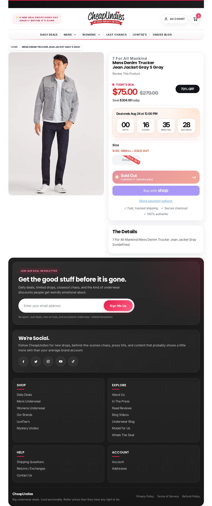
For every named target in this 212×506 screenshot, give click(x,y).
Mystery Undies (28, 428)
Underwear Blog (123, 421)
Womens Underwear (31, 408)
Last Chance (116, 35)
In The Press (121, 401)
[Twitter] (36, 361)
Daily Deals (49, 35)
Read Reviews (122, 408)
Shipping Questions (30, 462)
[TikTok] (73, 361)
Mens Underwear (29, 401)
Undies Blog (162, 35)
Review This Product (126, 73)
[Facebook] (23, 361)
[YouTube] (61, 361)
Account (118, 462)
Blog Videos (120, 415)
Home (14, 47)
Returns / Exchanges (31, 468)
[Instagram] (48, 361)
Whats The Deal (123, 435)
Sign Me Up (118, 305)
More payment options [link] (155, 201)
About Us (118, 395)
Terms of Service (168, 496)
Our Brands (25, 415)
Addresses (119, 468)
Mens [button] (68, 35)
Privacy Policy (145, 496)
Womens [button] (89, 35)
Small (126, 160)
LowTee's (140, 35)
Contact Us (24, 475)
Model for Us (121, 428)
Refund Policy (191, 496)
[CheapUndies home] (106, 18)
